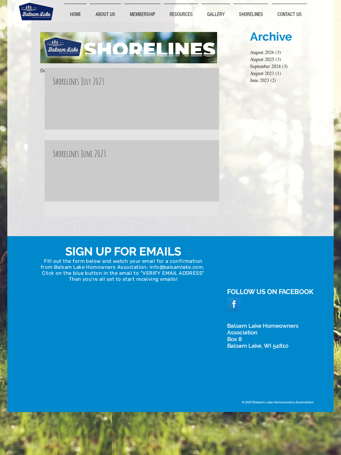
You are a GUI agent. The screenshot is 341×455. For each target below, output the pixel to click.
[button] (181, 11)
